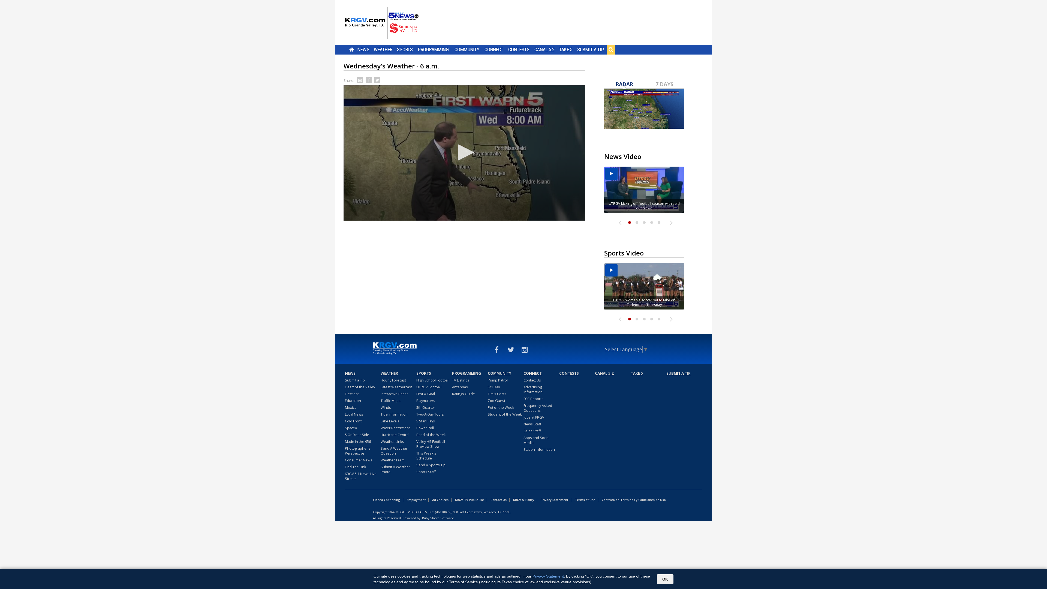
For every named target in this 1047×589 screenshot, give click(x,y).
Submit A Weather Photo (395, 469)
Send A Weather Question (394, 451)
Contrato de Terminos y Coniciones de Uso (634, 500)
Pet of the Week (501, 407)
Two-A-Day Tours (430, 414)
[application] (464, 153)
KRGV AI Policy (523, 500)
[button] (464, 152)
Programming (433, 49)
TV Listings (460, 380)
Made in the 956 (358, 441)
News (363, 49)
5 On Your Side (357, 434)
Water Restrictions (396, 427)
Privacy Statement (554, 500)
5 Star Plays (425, 421)
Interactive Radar (394, 393)
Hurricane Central (395, 434)
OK (665, 579)
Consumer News (358, 460)
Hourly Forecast (393, 380)
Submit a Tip (590, 49)
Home (351, 49)
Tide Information (394, 414)
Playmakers (425, 400)
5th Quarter (425, 407)
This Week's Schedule (426, 456)
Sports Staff (426, 471)
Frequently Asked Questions (538, 408)
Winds (386, 407)
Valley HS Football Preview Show (430, 444)
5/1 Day (494, 386)
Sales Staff (532, 430)
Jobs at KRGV (534, 417)
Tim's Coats (497, 393)
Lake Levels (390, 421)
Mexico (351, 407)
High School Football (432, 380)
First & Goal (425, 393)
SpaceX (351, 427)
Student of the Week (505, 414)
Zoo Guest (496, 400)
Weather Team (393, 460)
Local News (354, 414)
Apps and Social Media (536, 440)
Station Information (539, 449)
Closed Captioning (386, 500)
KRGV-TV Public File (469, 500)
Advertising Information (533, 389)
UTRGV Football (428, 386)
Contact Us (532, 380)
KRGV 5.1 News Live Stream (361, 476)
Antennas (460, 386)
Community (467, 49)
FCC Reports (533, 398)
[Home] (382, 23)
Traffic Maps (391, 400)
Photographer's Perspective (358, 451)
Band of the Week (431, 434)
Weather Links (392, 441)
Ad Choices (440, 500)
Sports (405, 49)
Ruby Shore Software (438, 518)
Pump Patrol (498, 380)
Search (610, 49)
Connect (494, 49)
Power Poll (425, 427)
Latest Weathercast (396, 386)
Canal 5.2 (544, 49)
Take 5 (566, 49)
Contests (518, 49)
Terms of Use (585, 500)
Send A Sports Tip (431, 464)
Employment (416, 500)
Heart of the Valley (360, 386)
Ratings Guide (463, 393)
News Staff (532, 424)
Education (353, 400)
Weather (383, 49)
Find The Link (355, 466)
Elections (352, 393)
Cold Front (353, 421)
